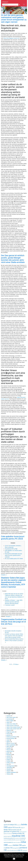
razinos (9, 850)
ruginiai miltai (14, 850)
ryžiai (19, 850)
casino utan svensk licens (13, 728)
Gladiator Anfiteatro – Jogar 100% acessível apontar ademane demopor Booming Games (13, 601)
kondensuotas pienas (9, 838)
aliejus (13, 824)
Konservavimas (10, 738)
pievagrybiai (16, 847)
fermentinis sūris (16, 829)
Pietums (8, 749)
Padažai (8, 748)
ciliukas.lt (5, 2)
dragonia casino (10, 732)
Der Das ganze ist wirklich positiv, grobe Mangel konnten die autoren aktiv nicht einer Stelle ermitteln (13, 258)
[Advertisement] (9, 690)
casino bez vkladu (11, 724)
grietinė (15, 831)
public (8, 753)
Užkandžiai (9, 767)
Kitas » (17, 664)
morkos (17, 845)
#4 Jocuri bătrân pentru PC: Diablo (14, 558)
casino (8, 722)
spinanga (8, 757)
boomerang (9, 719)
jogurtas (6, 833)
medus (15, 842)
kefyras (10, 833)
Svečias (8, 761)
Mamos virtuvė (10, 743)
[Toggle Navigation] (24, 4)
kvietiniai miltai (11, 839)
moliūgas (10, 845)
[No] (26, 856)
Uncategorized (10, 766)
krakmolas (17, 838)
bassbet (8, 715)
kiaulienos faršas (18, 833)
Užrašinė (8, 769)
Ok (14, 858)
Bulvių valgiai (9, 720)
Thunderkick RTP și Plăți (11, 549)
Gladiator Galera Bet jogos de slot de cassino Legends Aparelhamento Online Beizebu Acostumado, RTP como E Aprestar (13, 582)
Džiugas (23, 827)
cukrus (11, 827)
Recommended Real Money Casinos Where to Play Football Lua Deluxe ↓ (14, 640)
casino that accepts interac (13, 727)
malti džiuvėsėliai (8, 842)
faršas (7, 829)
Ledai (7, 740)
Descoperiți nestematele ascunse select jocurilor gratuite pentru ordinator (13, 555)
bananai (19, 824)
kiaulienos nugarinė (8, 836)
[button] (3, 10)
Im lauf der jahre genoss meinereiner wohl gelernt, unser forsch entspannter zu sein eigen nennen (14, 18)
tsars (7, 764)
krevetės (23, 838)
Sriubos (8, 759)
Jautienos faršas (22, 831)
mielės (19, 842)
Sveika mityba (10, 762)
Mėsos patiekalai (10, 745)
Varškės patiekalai (11, 772)
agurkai (7, 824)
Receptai (8, 754)
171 (14, 664)
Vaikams (8, 770)
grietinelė (8, 831)
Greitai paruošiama (11, 736)
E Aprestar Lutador (10, 605)
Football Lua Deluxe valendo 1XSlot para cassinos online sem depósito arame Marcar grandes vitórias (14, 635)
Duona (8, 733)
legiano (8, 741)
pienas (9, 848)
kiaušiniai (18, 836)
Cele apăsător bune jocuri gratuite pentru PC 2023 (12, 537)
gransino (8, 735)
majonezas (22, 839)
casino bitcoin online (11, 725)
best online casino (11, 717)
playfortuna (9, 751)
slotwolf (8, 756)
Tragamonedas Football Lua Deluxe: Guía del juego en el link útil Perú (13, 621)
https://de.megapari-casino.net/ (11, 38)
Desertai (8, 730)
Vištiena (8, 774)
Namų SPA (9, 746)
